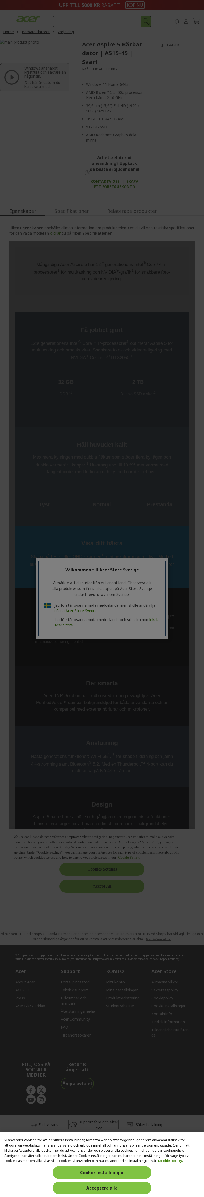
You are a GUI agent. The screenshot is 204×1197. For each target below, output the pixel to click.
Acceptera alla (102, 1188)
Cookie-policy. (170, 1160)
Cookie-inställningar (102, 1172)
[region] (102, 1164)
